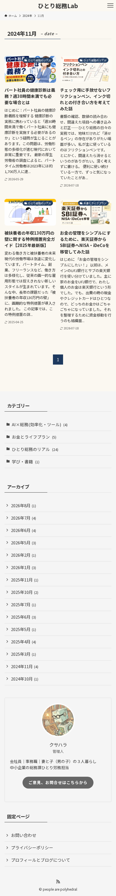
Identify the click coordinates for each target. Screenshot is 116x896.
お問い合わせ (23, 835)
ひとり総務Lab (58, 6)
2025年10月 (24, 592)
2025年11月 (24, 580)
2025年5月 (23, 629)
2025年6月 (23, 617)
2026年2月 (23, 555)
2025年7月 (23, 604)
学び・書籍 (25, 461)
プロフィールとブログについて (40, 860)
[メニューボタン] (110, 5)
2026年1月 (23, 567)
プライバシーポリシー (32, 847)
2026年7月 (23, 518)
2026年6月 (23, 530)
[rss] (58, 881)
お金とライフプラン (34, 437)
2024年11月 (24, 666)
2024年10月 (24, 679)
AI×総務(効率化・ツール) (40, 424)
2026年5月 (23, 542)
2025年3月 (23, 654)
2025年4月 (23, 642)
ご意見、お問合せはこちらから (58, 782)
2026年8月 (23, 505)
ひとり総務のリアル (35, 449)
